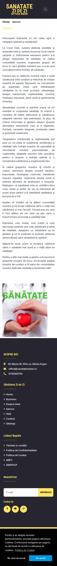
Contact (10, 418)
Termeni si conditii (16, 445)
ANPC (9, 460)
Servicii (10, 409)
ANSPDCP (11, 465)
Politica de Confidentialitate (21, 450)
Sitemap (10, 423)
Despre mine (13, 404)
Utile (8, 413)
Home (6, 21)
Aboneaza (45, 492)
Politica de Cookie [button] (25, 550)
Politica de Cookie (16, 455)
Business (11, 399)
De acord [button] (40, 558)
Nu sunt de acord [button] (16, 558)
